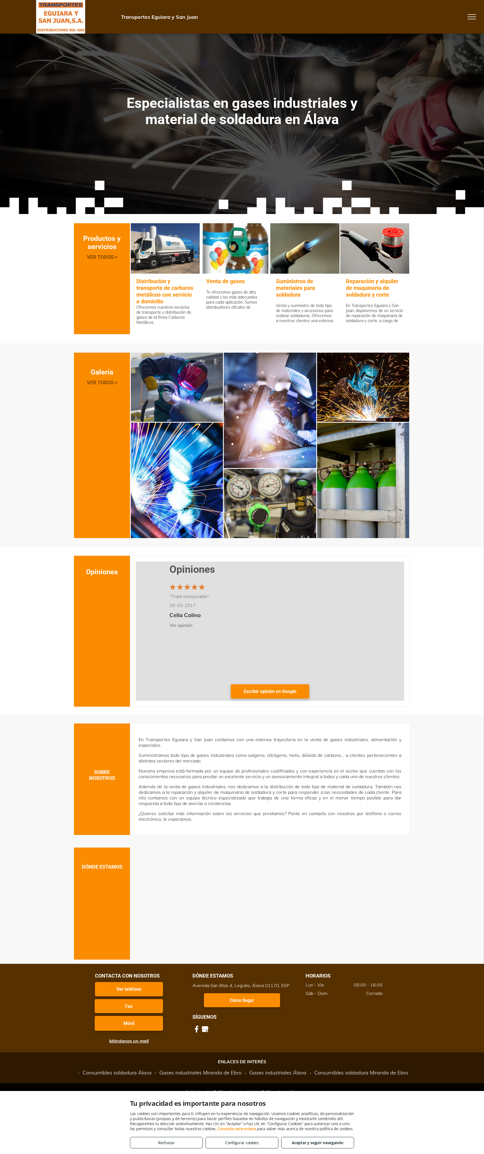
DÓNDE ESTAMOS (102, 867)
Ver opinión (180, 625)
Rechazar (166, 1142)
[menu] (471, 17)
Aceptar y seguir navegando (317, 1142)
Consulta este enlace (237, 1128)
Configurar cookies (242, 1142)
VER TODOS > (102, 257)
